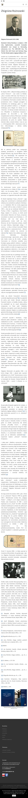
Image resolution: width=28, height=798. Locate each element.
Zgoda (14, 795)
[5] (7, 233)
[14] (7, 474)
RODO (3, 737)
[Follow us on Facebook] (3, 1)
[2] (13, 155)
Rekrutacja (4, 728)
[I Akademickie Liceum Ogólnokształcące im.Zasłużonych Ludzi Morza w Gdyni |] (2, 4)
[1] (9, 128)
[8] (18, 298)
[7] (25, 292)
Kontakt (3, 735)
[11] (6, 359)
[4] (19, 189)
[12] (24, 411)
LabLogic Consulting (6, 750)
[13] (24, 435)
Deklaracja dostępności (7, 739)
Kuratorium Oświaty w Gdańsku (8, 752)
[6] (19, 285)
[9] (19, 314)
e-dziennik (4, 731)
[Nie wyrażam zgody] (26, 793)
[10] (20, 329)
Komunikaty (4, 733)
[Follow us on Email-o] (1, 1)
